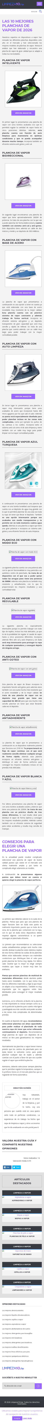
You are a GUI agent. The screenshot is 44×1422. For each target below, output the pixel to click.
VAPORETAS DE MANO (22, 1254)
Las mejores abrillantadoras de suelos (16, 1329)
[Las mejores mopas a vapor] (22, 1215)
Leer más (27, 1418)
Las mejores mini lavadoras (12, 1338)
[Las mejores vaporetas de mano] (22, 1251)
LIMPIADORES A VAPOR (22, 1290)
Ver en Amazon (23, 113)
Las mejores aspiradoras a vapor (14, 1324)
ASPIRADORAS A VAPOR (22, 1200)
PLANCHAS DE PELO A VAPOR (22, 1236)
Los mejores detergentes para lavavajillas (17, 1333)
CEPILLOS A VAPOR (22, 1272)
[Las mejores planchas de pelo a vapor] (22, 1233)
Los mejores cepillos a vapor (12, 1320)
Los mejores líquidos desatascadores (16, 1315)
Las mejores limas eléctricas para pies (16, 1352)
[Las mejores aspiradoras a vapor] (22, 1197)
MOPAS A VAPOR (22, 1218)
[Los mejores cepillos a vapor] (22, 1269)
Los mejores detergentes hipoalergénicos (17, 1361)
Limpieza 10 (15, 4)
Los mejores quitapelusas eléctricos (15, 1356)
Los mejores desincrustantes (13, 1310)
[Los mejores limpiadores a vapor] (22, 1286)
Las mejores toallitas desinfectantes (15, 1347)
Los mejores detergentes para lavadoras (17, 1342)
